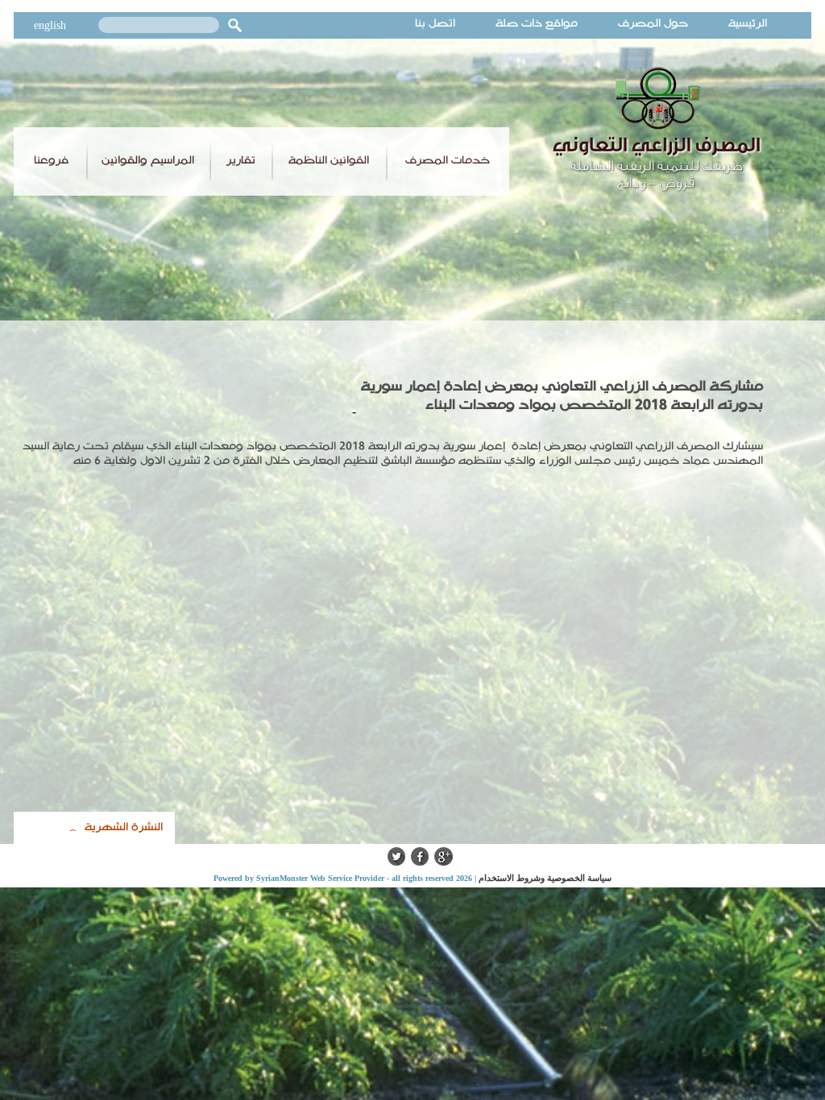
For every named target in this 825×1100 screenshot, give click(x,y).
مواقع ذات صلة (536, 23)
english (50, 25)
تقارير (240, 160)
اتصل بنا (435, 23)
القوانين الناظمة (328, 160)
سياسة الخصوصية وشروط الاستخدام (545, 878)
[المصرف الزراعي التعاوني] (657, 192)
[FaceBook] (420, 861)
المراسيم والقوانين (148, 160)
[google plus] (443, 861)
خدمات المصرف (447, 160)
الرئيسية (747, 23)
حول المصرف (653, 23)
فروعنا (51, 160)
